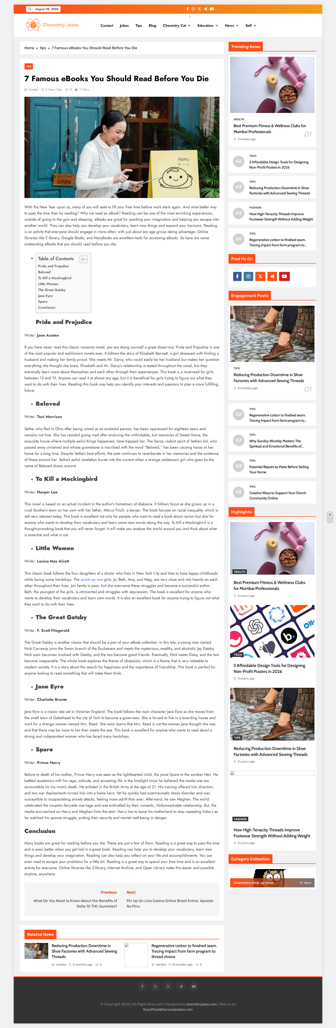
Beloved (44, 272)
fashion (255, 207)
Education (205, 25)
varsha (61, 964)
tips (28, 66)
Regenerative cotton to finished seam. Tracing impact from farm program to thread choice (184, 951)
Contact (107, 25)
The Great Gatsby (51, 289)
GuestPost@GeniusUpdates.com (168, 1010)
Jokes (124, 25)
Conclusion (46, 307)
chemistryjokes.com (201, 1004)
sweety (33, 89)
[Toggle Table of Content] (81, 259)
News (229, 25)
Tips (139, 25)
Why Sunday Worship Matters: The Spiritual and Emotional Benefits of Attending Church (275, 446)
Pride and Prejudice (53, 266)
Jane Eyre (45, 295)
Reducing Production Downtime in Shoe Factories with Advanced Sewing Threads (84, 951)
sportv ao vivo (92, 579)
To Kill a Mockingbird (54, 278)
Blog (152, 25)
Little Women (48, 283)
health (239, 119)
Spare (42, 301)
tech (252, 156)
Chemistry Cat (174, 25)
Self (248, 25)
